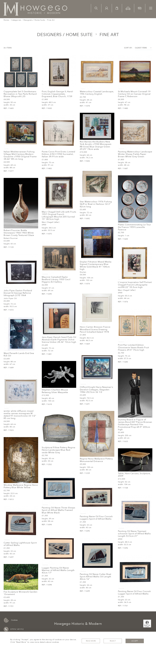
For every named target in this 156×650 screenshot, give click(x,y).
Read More (91, 641)
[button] (128, 8)
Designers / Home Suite (34, 20)
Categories (16, 20)
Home (6, 20)
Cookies (14, 620)
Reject (113, 641)
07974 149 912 (17, 629)
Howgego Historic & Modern (78, 623)
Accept (134, 641)
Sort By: (128, 48)
